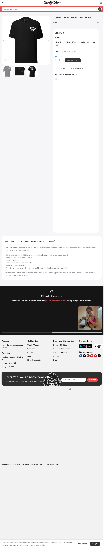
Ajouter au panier (73, 60)
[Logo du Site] (52, 3)
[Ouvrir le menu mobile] (3, 3)
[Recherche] (100, 9)
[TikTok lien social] (99, 355)
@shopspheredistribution (55, 300)
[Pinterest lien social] (95, 355)
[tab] (9, 241)
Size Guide (59, 57)
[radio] (60, 42)
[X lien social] (84, 355)
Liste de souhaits (34, 360)
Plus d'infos (83, 544)
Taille (57, 51)
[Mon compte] (101, 3)
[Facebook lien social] (80, 355)
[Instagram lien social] (88, 355)
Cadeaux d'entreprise (61, 349)
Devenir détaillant (60, 345)
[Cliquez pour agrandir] (5, 60)
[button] (4, 40)
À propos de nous (60, 352)
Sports (30, 356)
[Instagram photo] (14, 318)
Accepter (95, 544)
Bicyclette (31, 349)
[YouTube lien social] (91, 355)
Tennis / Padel (33, 345)
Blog (55, 360)
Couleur (58, 37)
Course (30, 352)
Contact (56, 356)
